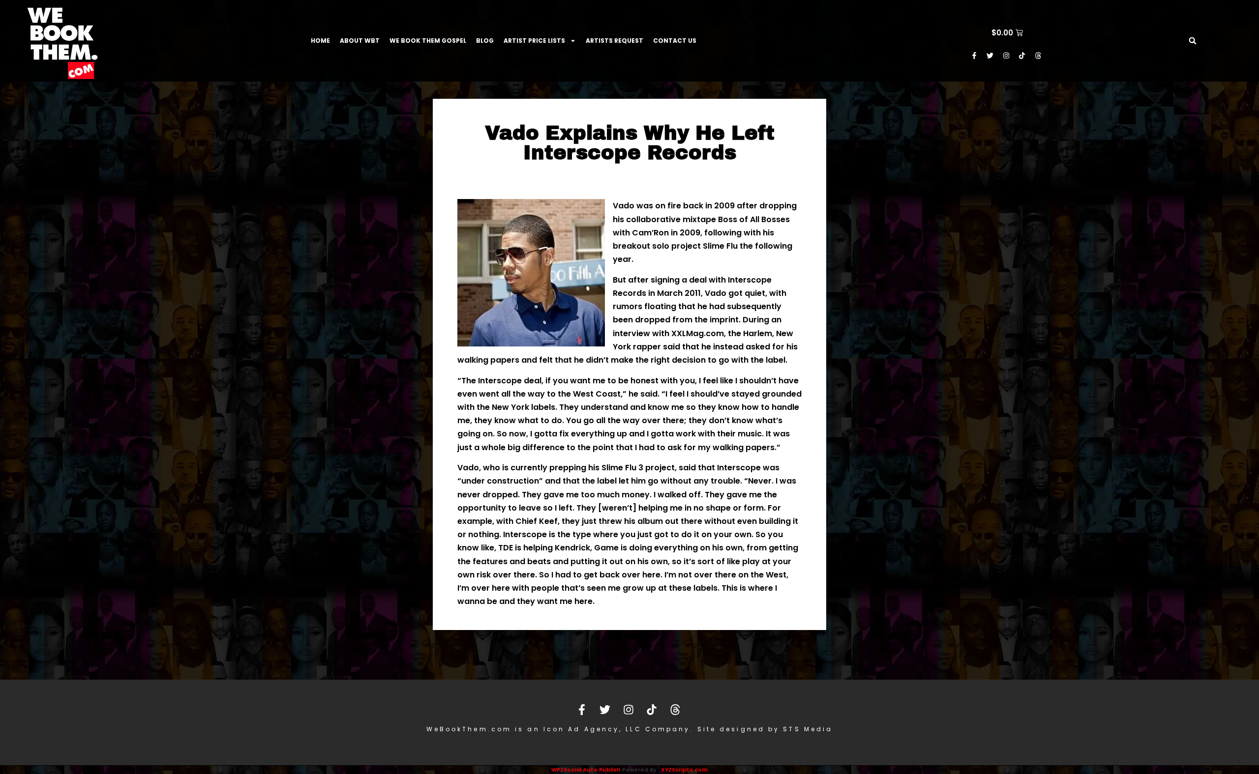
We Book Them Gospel (428, 40)
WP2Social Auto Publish (586, 770)
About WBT (360, 40)
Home (320, 40)
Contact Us (674, 40)
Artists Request (614, 40)
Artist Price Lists (534, 40)
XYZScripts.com (684, 770)
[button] (1192, 40)
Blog (485, 40)
